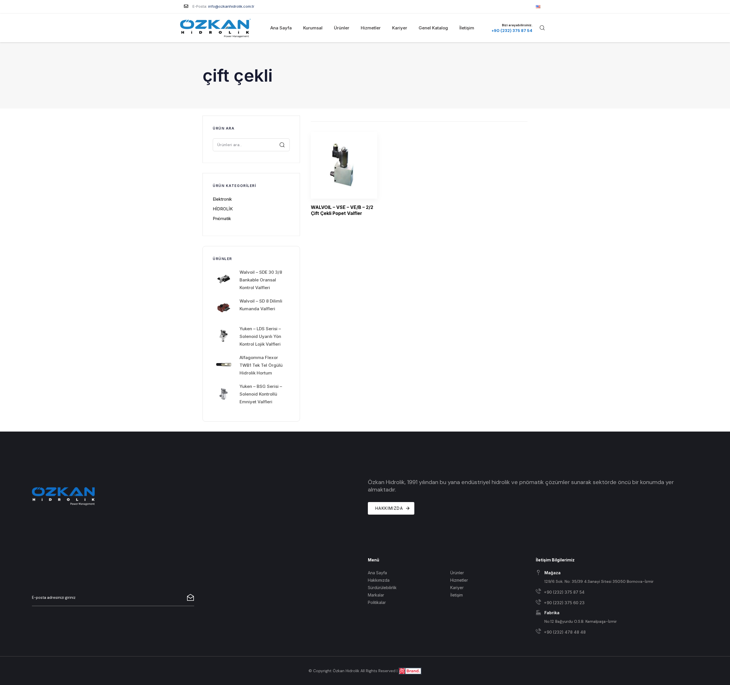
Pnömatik (222, 218)
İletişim (466, 28)
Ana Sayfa (281, 28)
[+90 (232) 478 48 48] (617, 632)
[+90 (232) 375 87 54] (617, 592)
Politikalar (377, 602)
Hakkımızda (379, 580)
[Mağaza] (617, 577)
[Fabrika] (617, 617)
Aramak (282, 144)
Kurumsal (313, 28)
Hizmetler (371, 28)
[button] (542, 27)
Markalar (376, 595)
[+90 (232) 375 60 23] (617, 603)
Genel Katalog (433, 28)
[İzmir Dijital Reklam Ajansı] (410, 670)
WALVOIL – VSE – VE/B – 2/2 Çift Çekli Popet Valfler (342, 210)
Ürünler (341, 28)
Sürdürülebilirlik (382, 587)
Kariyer (399, 28)
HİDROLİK (223, 208)
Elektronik (222, 199)
